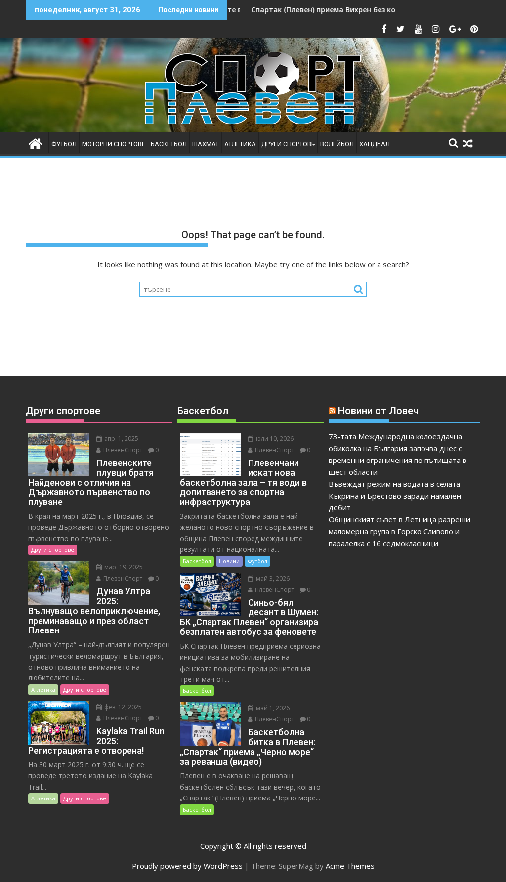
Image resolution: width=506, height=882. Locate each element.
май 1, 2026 (272, 708)
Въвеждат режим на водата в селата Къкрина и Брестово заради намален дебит (395, 495)
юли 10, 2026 (274, 438)
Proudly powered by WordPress (187, 866)
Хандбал (374, 144)
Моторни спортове (113, 144)
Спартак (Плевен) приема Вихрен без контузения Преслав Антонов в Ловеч (362, 9)
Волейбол (337, 144)
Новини (229, 561)
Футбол (64, 144)
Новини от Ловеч (378, 411)
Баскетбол (169, 144)
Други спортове (288, 144)
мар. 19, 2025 (123, 567)
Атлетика (240, 144)
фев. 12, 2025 (122, 707)
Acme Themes (350, 866)
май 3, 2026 (272, 578)
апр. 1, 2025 (120, 438)
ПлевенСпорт (122, 450)
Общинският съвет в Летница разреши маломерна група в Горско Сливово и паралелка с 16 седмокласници (399, 531)
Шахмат (205, 144)
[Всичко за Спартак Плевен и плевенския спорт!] (35, 142)
